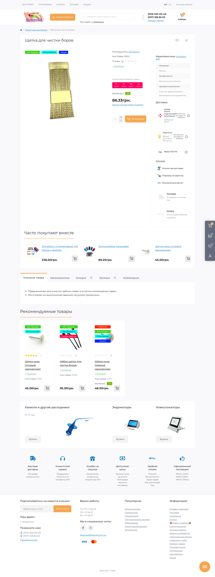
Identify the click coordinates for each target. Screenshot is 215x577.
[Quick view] (50, 325)
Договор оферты (178, 530)
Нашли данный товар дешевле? (128, 104)
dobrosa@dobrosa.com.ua (93, 535)
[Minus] (121, 121)
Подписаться (62, 509)
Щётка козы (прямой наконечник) (102, 365)
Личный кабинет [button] (184, 4)
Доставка (28, 4)
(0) (122, 61)
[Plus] (121, 117)
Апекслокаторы (132, 509)
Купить (33, 439)
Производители (177, 547)
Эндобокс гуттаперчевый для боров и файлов (60, 248)
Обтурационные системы (137, 519)
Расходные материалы (36, 30)
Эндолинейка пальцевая (113, 246)
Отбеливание (131, 523)
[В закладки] (177, 40)
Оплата (60, 4)
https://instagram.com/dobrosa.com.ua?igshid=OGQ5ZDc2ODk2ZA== (91, 528)
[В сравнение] (186, 40)
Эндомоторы (131, 530)
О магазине (45, 4)
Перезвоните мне (28, 540)
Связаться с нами (178, 540)
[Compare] (50, 337)
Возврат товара (177, 544)
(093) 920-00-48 (157, 14)
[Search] (83, 16)
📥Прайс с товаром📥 (180, 523)
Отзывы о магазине (179, 509)
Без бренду (134, 52)
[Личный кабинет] (210, 256)
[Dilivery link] (188, 115)
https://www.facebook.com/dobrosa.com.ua (83, 528)
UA (170, 4)
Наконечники (131, 516)
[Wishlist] (50, 331)
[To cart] (75, 258)
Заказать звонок (156, 20)
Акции (87, 4)
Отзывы (74, 4)
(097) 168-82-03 (156, 17)
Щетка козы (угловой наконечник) (168, 248)
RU (165, 4)
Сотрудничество (178, 526)
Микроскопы (131, 512)
